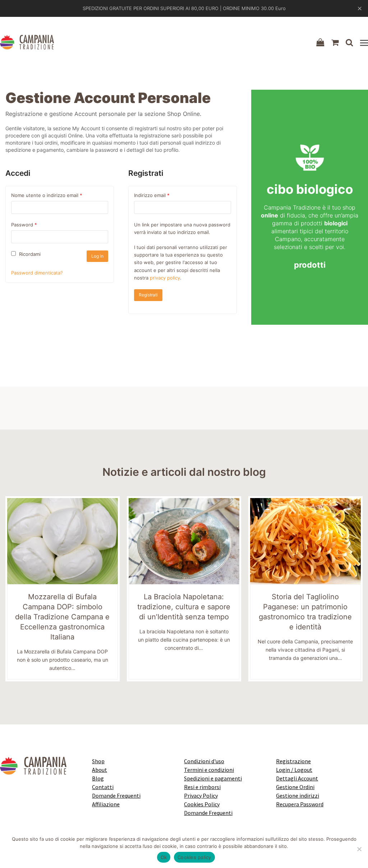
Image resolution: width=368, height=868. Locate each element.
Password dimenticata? (37, 273)
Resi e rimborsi (202, 786)
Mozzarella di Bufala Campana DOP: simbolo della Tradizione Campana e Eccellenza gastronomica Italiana (62, 616)
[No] (359, 849)
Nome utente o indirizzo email (46, 195)
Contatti (103, 786)
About (99, 769)
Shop (98, 761)
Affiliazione (106, 804)
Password (24, 224)
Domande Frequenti (116, 795)
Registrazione (293, 761)
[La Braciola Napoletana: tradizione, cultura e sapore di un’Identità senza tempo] (184, 540)
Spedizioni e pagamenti (213, 778)
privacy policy (165, 278)
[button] (364, 42)
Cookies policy (194, 857)
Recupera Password (299, 804)
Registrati (148, 294)
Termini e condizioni (209, 769)
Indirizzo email (152, 195)
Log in (97, 256)
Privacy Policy (201, 795)
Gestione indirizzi (297, 795)
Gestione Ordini (295, 786)
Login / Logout (294, 769)
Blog (98, 778)
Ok (164, 857)
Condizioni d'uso (204, 761)
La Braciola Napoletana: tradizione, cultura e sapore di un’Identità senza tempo (183, 606)
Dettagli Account (297, 778)
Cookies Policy (202, 804)
